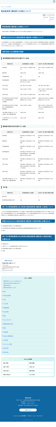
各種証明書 (6, 307)
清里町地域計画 (6, 285)
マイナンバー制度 (7, 344)
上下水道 (5, 303)
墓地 (4, 315)
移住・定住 (6, 352)
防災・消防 (6, 348)
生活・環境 (6, 311)
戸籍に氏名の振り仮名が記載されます (11, 283)
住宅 (4, 299)
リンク (34, 415)
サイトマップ (40, 415)
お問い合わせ (28, 410)
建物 (4, 328)
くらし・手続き (8, 6)
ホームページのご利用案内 (19, 415)
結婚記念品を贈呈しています (9, 287)
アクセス (29, 415)
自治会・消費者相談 (8, 336)
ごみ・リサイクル (7, 319)
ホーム (2, 6)
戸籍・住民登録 (7, 295)
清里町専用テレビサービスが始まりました (12, 281)
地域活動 (5, 332)
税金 (4, 291)
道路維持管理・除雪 (8, 324)
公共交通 (5, 340)
